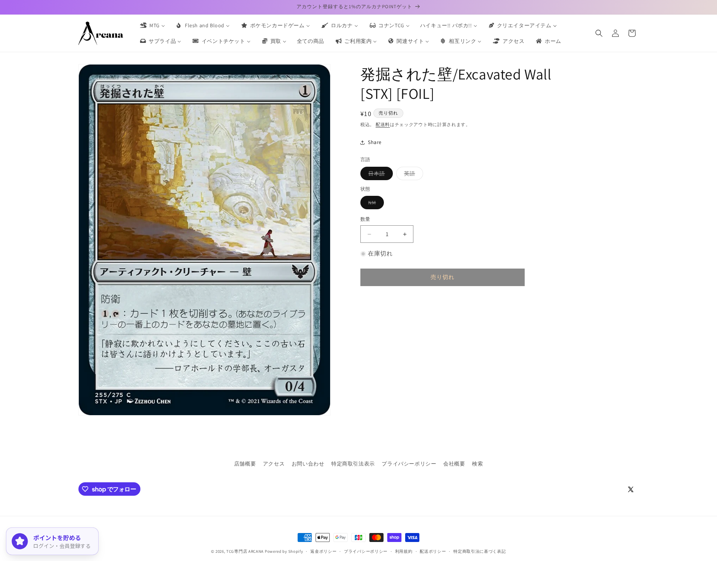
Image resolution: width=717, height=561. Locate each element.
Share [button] (375, 142)
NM (374, 204)
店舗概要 (245, 463)
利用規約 (404, 551)
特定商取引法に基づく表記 (479, 551)
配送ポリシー (433, 551)
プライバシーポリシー (409, 463)
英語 (412, 175)
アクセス (274, 463)
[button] (599, 33)
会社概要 (454, 463)
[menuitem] (152, 25)
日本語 (379, 175)
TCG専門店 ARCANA (245, 551)
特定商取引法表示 (353, 463)
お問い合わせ (308, 463)
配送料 (383, 124)
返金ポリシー (323, 551)
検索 (477, 463)
